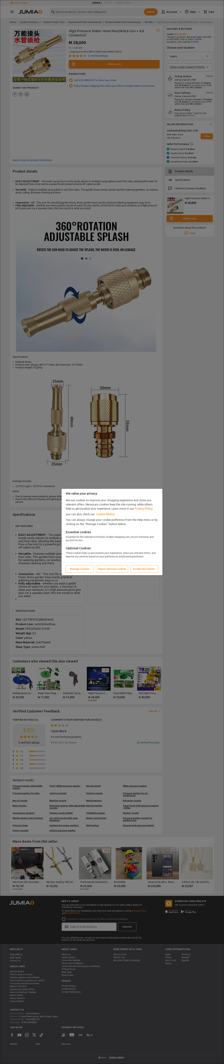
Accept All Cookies (144, 568)
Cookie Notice (105, 514)
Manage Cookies (79, 568)
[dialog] (112, 532)
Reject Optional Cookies (112, 568)
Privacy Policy (144, 508)
